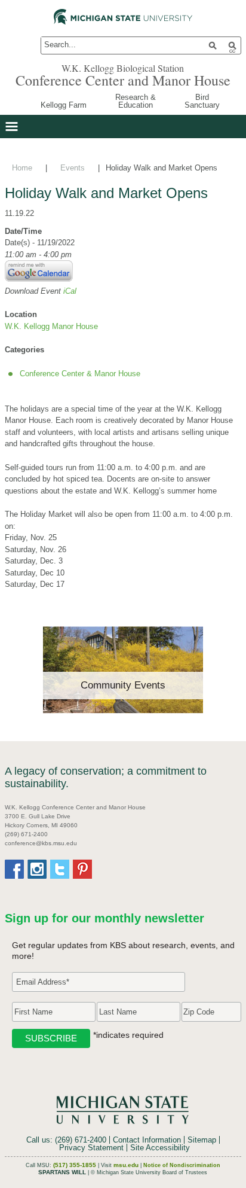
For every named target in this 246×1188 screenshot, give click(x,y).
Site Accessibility (160, 1148)
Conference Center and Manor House (123, 80)
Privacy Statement (91, 1148)
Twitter (59, 869)
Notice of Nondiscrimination (181, 1165)
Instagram (37, 869)
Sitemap (201, 1140)
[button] (11, 126)
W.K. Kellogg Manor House (51, 326)
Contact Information (147, 1140)
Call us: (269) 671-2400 (66, 1140)
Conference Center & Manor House (80, 373)
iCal (69, 291)
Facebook (14, 869)
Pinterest (82, 869)
